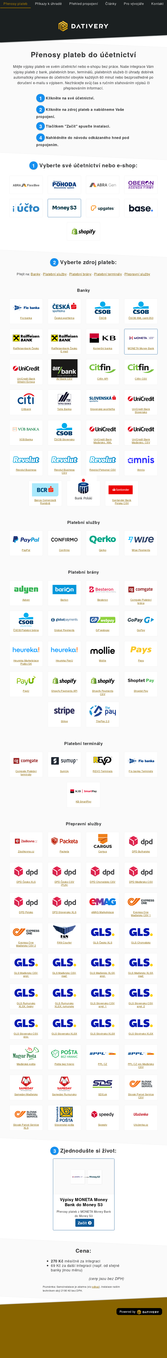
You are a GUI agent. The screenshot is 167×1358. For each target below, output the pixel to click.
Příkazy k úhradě (48, 3)
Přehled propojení (83, 3)
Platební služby (55, 274)
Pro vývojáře (134, 3)
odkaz (95, 1286)
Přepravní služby (137, 274)
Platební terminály (108, 274)
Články (110, 3)
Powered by (128, 1312)
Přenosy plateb (15, 3)
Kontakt (157, 3)
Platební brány (80, 274)
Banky (35, 274)
